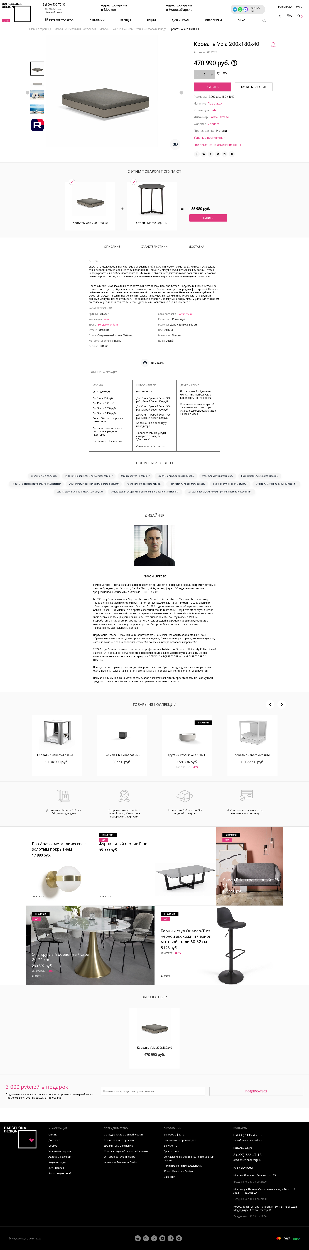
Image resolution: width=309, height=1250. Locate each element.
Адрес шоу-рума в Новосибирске (179, 7)
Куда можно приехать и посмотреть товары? (88, 475)
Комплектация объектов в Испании (126, 1151)
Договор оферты (174, 1134)
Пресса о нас (171, 1151)
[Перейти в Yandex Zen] (179, 1238)
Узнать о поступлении (209, 137)
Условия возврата (59, 1151)
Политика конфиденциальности (183, 1165)
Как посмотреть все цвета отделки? (259, 475)
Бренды (125, 20)
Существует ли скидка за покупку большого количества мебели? (145, 491)
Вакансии (169, 1176)
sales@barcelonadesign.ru (248, 1140)
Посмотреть (185, 314)
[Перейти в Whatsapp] (145, 1238)
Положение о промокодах (180, 1140)
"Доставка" (99, 434)
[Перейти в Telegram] (171, 1238)
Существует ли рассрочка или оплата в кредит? (94, 483)
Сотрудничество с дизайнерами (123, 1134)
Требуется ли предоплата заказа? (187, 483)
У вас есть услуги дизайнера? (217, 475)
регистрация (285, 6)
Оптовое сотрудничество (119, 1156)
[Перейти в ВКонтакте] (137, 1238)
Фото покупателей (59, 1173)
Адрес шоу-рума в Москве (114, 7)
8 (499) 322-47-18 (54, 9)
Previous (27, 92)
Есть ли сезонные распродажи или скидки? (80, 491)
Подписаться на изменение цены (217, 145)
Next (181, 92)
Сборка (52, 1145)
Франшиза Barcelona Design (121, 1162)
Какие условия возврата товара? (144, 483)
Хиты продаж (56, 1167)
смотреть (37, 896)
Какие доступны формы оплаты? (230, 483)
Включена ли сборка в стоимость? (176, 475)
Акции (151, 20)
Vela (213, 110)
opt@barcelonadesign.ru (247, 1160)
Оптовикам (213, 20)
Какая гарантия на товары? (135, 475)
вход (299, 6)
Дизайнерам (180, 20)
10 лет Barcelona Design (178, 1171)
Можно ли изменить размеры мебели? (276, 483)
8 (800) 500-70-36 (54, 4)
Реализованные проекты (119, 1140)
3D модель (157, 362)
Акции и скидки (57, 1162)
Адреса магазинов (59, 1156)
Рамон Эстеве (219, 117)
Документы (170, 1145)
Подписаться (256, 1091)
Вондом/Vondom (107, 324)
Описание (112, 247)
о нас (241, 20)
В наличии (96, 20)
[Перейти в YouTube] (162, 1238)
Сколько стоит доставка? (44, 475)
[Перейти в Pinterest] (154, 1238)
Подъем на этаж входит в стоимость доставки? (36, 483)
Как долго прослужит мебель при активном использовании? (220, 491)
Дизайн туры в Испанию (118, 1145)
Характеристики (154, 247)
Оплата (53, 1134)
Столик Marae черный (151, 223)
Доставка (196, 247)
